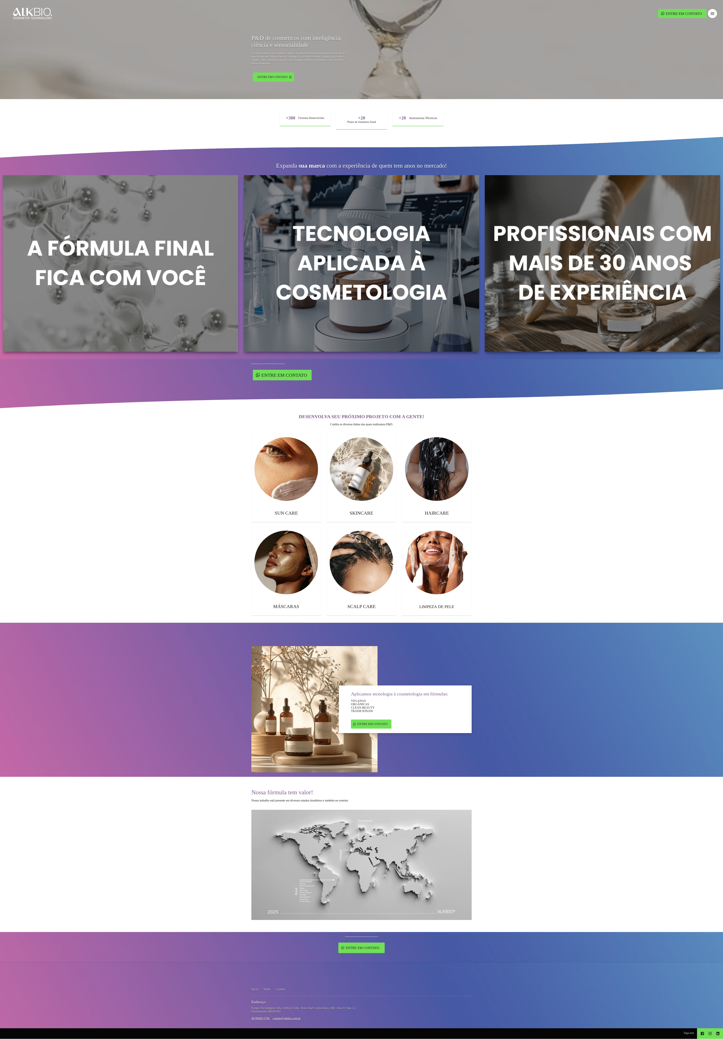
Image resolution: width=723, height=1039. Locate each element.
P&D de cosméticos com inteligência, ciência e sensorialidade (296, 41)
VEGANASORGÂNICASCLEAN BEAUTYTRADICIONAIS (363, 706)
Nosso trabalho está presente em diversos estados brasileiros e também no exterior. (300, 800)
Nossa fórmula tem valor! (282, 792)
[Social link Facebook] (702, 1033)
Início (254, 989)
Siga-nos (689, 1032)
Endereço (258, 1002)
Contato (280, 989)
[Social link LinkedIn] (717, 1033)
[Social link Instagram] (710, 1033)
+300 (290, 118)
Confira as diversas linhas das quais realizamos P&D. (361, 424)
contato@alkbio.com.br (286, 1018)
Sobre (266, 989)
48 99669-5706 (260, 1018)
